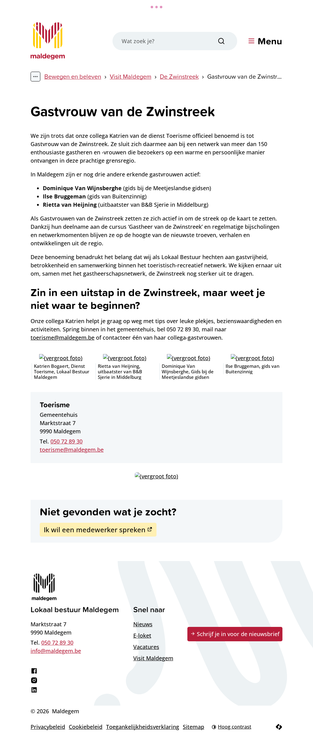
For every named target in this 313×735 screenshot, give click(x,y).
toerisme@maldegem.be (62, 337)
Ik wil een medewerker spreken (94, 529)
